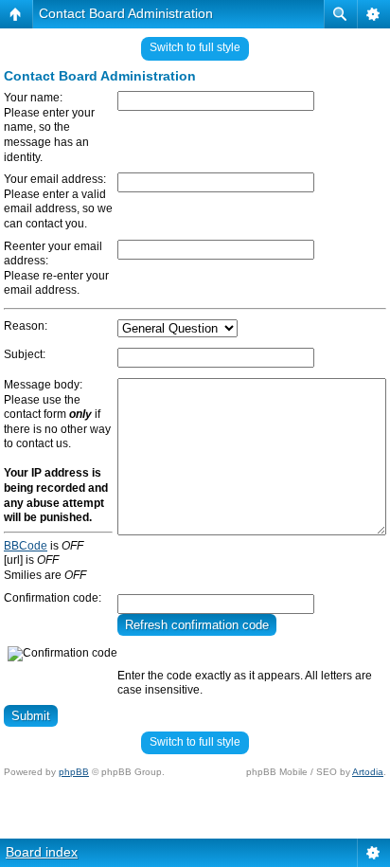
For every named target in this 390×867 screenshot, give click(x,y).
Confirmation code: (52, 598)
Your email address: (55, 179)
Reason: (25, 326)
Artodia (367, 772)
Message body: (43, 384)
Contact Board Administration (126, 13)
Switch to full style (195, 47)
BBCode (25, 545)
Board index (42, 851)
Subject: (24, 354)
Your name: (33, 97)
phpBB (74, 772)
